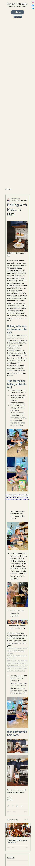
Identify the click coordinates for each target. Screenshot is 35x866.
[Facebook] (33, 5)
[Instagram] (33, 2)
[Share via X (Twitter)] (13, 806)
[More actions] (27, 200)
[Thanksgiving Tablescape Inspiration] (18, 830)
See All (26, 819)
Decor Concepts (17, 4)
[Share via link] (22, 806)
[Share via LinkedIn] (17, 806)
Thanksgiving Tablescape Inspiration (17, 841)
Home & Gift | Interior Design (17, 6)
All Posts (8, 189)
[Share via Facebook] (8, 806)
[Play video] (18, 500)
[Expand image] (17, 443)
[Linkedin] (33, 8)
